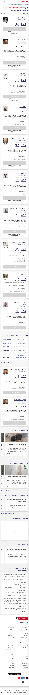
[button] (3, 13)
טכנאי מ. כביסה (24, 670)
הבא (20, 606)
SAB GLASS (22, 173)
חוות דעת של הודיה (21, 288)
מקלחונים (20, 4)
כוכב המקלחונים (21, 40)
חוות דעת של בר (21, 89)
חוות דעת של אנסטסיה (20, 321)
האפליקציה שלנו (24, 629)
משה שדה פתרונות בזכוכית (18, 369)
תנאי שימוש (16, 690)
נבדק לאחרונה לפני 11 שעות (21, 212)
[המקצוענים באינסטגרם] (24, 678)
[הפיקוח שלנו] (1, 692)
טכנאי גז (26, 667)
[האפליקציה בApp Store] (11, 674)
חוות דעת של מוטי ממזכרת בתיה (18, 385)
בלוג (13, 637)
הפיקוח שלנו (25, 627)
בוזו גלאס (23, 73)
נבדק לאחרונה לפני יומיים (21, 43)
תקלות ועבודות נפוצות (20, 431)
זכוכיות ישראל (22, 17)
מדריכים (26, 640)
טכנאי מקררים (10, 652)
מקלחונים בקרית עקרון (20, 532)
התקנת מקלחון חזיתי (21, 343)
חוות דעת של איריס (21, 416)
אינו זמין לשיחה (14, 29)
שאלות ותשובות (24, 637)
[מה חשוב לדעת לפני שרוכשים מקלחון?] (16, 470)
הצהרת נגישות (8, 690)
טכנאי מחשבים (10, 647)
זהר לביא (23, 274)
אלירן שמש (22, 107)
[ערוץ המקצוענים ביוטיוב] (19, 678)
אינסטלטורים (25, 647)
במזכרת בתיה (13, 8)
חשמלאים (25, 665)
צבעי (13, 663)
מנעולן (12, 654)
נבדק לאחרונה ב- (20, 21)
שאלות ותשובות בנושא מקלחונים (16, 495)
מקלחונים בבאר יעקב (21, 523)
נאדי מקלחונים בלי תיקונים (18, 138)
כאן (23, 611)
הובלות (26, 656)
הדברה (26, 654)
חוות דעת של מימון (21, 121)
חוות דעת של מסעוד (21, 258)
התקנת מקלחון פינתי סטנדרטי (21, 340)
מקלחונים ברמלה (22, 538)
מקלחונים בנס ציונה (21, 529)
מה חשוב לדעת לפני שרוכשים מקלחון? (16, 476)
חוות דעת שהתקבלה (20, 225)
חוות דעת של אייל (21, 190)
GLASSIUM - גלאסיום (19, 242)
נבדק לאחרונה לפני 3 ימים (21, 77)
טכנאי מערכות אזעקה (9, 649)
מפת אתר (25, 690)
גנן (27, 649)
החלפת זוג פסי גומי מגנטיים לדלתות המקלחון (19, 354)
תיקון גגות (11, 667)
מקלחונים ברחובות (21, 535)
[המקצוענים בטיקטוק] (27, 678)
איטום (26, 645)
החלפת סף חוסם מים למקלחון (19, 350)
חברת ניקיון (25, 663)
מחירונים (26, 635)
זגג (27, 658)
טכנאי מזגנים (11, 645)
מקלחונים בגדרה (22, 526)
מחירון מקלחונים (22, 335)
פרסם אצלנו (11, 627)
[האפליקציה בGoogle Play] (17, 674)
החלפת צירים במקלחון (21, 357)
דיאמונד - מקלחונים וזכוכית (17, 208)
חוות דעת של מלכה (21, 56)
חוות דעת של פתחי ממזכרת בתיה (18, 155)
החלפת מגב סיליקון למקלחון (19, 346)
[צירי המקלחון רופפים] (16, 438)
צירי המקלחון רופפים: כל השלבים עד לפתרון (17, 445)
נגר (13, 658)
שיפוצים (12, 665)
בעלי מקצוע (26, 4)
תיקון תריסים (11, 670)
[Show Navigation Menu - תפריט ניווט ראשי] (1, 1)
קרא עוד (8, 453)
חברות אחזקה (24, 661)
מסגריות (12, 656)
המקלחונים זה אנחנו (20, 400)
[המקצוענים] (24, 1)
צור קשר (12, 629)
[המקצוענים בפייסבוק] (22, 678)
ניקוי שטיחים (11, 661)
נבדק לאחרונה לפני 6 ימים (21, 142)
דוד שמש (26, 652)
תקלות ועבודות (10, 635)
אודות (26, 625)
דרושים (12, 625)
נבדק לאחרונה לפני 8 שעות (21, 177)
